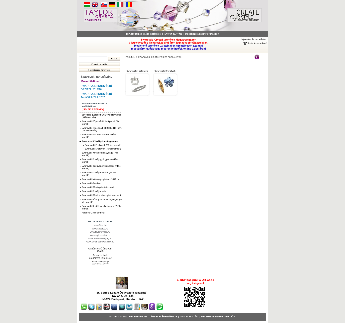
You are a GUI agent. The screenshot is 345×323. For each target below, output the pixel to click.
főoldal (130, 57)
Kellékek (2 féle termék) (93, 212)
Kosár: (251, 43)
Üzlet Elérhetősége (164, 316)
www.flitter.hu (100, 225)
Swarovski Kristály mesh (94, 191)
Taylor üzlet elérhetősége (143, 34)
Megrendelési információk (202, 34)
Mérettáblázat (90, 81)
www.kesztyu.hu (100, 228)
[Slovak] (103, 6)
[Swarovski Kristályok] (165, 94)
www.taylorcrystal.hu (100, 232)
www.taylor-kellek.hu (100, 235)
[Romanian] (129, 6)
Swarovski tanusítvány (96, 76)
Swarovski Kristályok (165, 71)
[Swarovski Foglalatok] (137, 94)
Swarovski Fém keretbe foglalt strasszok (101, 195)
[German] (112, 6)
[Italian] (120, 6)
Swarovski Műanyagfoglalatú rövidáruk (100, 179)
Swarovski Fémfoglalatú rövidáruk (98, 187)
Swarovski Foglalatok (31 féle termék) (103, 145)
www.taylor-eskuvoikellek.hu (100, 241)
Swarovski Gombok (91, 183)
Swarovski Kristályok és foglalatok (100, 141)
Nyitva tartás (173, 34)
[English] (95, 6)
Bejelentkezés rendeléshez (254, 39)
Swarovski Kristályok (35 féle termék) (103, 149)
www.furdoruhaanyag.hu (100, 238)
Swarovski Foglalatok (137, 71)
